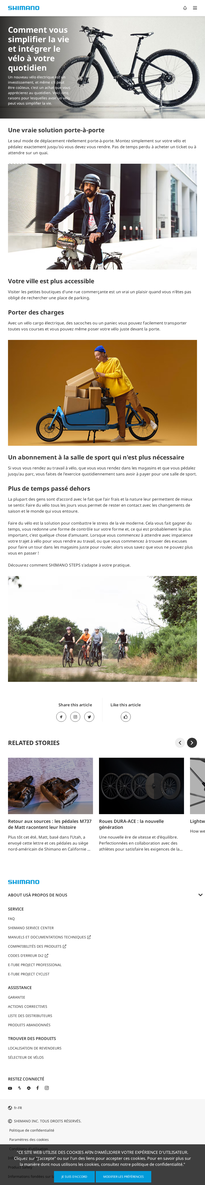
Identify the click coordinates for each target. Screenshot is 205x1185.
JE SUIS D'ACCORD (74, 1177)
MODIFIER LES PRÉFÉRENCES (123, 1177)
